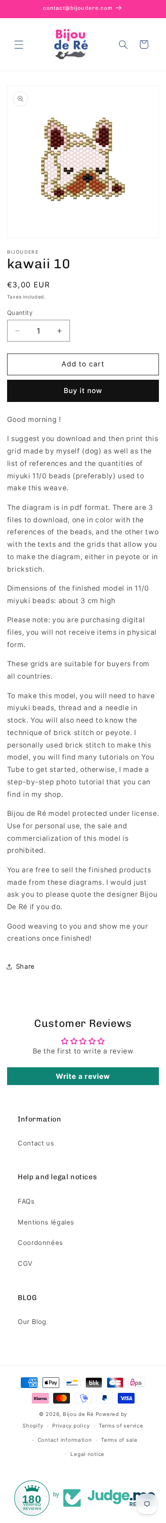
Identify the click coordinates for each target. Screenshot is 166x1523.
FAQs (26, 1201)
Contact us (36, 1143)
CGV (25, 1264)
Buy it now (83, 390)
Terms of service (121, 1426)
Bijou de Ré (78, 1414)
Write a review (83, 1076)
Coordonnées (40, 1243)
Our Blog (32, 1322)
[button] (18, 44)
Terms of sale (119, 1440)
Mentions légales (46, 1222)
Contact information (65, 1440)
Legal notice (87, 1454)
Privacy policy (70, 1426)
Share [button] (25, 966)
